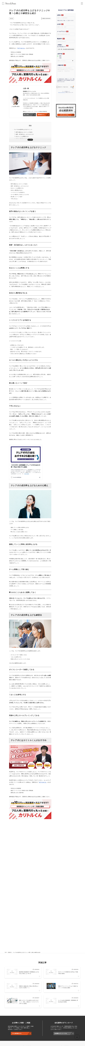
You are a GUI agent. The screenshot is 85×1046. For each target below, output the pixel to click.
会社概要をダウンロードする (61, 1033)
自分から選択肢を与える (21, 138)
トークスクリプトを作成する (22, 140)
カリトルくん (21, 48)
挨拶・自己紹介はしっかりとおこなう (24, 134)
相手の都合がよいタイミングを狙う (24, 132)
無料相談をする (41, 114)
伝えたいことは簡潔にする (21, 136)
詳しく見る (26, 114)
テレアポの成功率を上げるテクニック (23, 129)
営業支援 (11, 18)
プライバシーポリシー (61, 92)
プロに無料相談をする (16, 1033)
